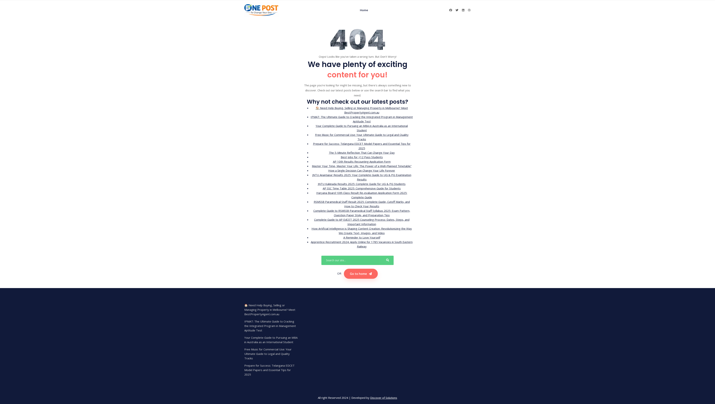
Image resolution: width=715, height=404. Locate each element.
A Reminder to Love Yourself (361, 237)
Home (364, 10)
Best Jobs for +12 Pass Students (362, 157)
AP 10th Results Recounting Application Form (362, 161)
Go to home (358, 274)
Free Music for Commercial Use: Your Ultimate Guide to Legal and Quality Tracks (268, 353)
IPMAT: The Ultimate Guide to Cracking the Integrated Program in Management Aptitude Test (270, 326)
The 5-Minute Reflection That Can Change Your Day (362, 152)
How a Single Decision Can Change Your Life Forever (361, 170)
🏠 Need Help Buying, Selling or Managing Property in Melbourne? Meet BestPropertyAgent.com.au (269, 309)
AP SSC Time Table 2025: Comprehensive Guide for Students (362, 188)
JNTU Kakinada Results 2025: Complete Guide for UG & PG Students (362, 184)
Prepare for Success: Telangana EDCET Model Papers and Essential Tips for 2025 (269, 370)
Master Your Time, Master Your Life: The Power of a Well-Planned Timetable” (361, 166)
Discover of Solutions (383, 398)
